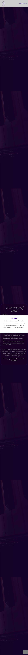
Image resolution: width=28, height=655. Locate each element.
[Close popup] (26, 317)
